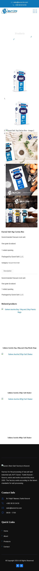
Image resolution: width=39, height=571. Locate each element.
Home (6, 531)
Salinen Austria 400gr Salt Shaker (20, 438)
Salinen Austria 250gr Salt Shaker (20, 393)
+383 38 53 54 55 (20, 5)
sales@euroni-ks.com (20, 2)
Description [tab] (7, 271)
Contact (7, 547)
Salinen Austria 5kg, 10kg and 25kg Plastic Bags (20, 348)
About (6, 536)
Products (7, 542)
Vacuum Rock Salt (13, 263)
